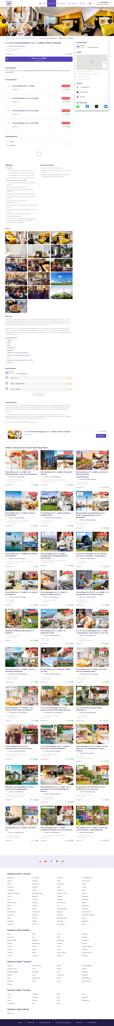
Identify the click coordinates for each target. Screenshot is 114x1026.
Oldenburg (85, 972)
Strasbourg (85, 997)
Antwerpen (10, 937)
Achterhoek (10, 878)
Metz (58, 994)
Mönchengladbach (87, 966)
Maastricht (60, 890)
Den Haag (10, 924)
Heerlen (34, 921)
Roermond (60, 915)
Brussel (9, 946)
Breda (9, 909)
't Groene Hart (36, 912)
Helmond (34, 924)
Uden (83, 890)
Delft (8, 918)
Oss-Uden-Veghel (62, 909)
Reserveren (101, 436)
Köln (58, 972)
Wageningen (85, 905)
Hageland (35, 940)
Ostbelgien (85, 934)
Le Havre (34, 1000)
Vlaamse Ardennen (87, 946)
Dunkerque (35, 994)
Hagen (34, 981)
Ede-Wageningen (37, 893)
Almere (9, 884)
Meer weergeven (39, 394)
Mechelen (60, 943)
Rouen (83, 994)
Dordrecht (35, 887)
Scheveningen (61, 924)
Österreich (10, 1013)
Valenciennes (85, 1000)
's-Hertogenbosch (87, 878)
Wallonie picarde (86, 953)
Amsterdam (10, 890)
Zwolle (84, 924)
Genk (33, 934)
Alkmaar (9, 881)
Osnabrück (85, 975)
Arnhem (9, 896)
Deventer (34, 881)
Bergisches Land (12, 969)
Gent (33, 937)
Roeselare (85, 937)
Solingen (9, 984)
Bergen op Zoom (12, 902)
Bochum (9, 975)
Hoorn (58, 881)
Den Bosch (10, 921)
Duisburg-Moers (36, 966)
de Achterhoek (11, 912)
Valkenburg (85, 896)
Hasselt (34, 946)
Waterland (85, 909)
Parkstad (59, 912)
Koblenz (59, 966)
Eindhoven (35, 896)
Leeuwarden (60, 884)
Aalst (8, 934)
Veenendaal (85, 899)
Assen (9, 899)
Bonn (8, 978)
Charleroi (10, 953)
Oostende (60, 956)
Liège (58, 937)
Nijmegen (59, 896)
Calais (9, 1000)
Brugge (9, 943)
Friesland (34, 905)
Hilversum (60, 878)
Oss (58, 905)
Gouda (34, 909)
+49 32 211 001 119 (62, 175)
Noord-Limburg (61, 902)
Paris (58, 1000)
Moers (59, 978)
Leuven (59, 934)
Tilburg (84, 884)
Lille (33, 1003)
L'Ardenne (35, 956)
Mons (58, 946)
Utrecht (84, 893)
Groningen (35, 915)
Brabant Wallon (11, 940)
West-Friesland (86, 912)
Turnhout (84, 943)
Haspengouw (36, 943)
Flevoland (35, 902)
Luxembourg (60, 940)
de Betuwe (10, 915)
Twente (84, 887)
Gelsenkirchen (36, 978)
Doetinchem (35, 884)
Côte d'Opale (11, 1003)
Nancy (58, 997)
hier (10, 180)
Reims (59, 1003)
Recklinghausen (86, 978)
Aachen (9, 966)
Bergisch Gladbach (12, 972)
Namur (59, 949)
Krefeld (59, 969)
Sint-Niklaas (85, 940)
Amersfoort (10, 887)
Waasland (84, 949)
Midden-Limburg (61, 893)
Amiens (9, 994)
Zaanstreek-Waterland (88, 915)
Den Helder (35, 878)
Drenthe (34, 890)
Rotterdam (60, 921)
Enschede (35, 899)
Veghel (84, 902)
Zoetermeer (85, 921)
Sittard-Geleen (86, 881)
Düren (34, 969)
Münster (84, 969)
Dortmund (10, 981)
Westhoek (85, 956)
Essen (34, 975)
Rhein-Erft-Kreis (86, 981)
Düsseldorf (35, 972)
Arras (8, 997)
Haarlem (34, 918)
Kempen (34, 949)
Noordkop (60, 899)
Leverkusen (60, 975)
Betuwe (9, 905)
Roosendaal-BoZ (61, 918)
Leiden (59, 887)
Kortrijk (34, 953)
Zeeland (84, 918)
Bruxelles (10, 949)
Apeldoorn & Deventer (13, 893)
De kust (9, 956)
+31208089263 (91, 1022)
